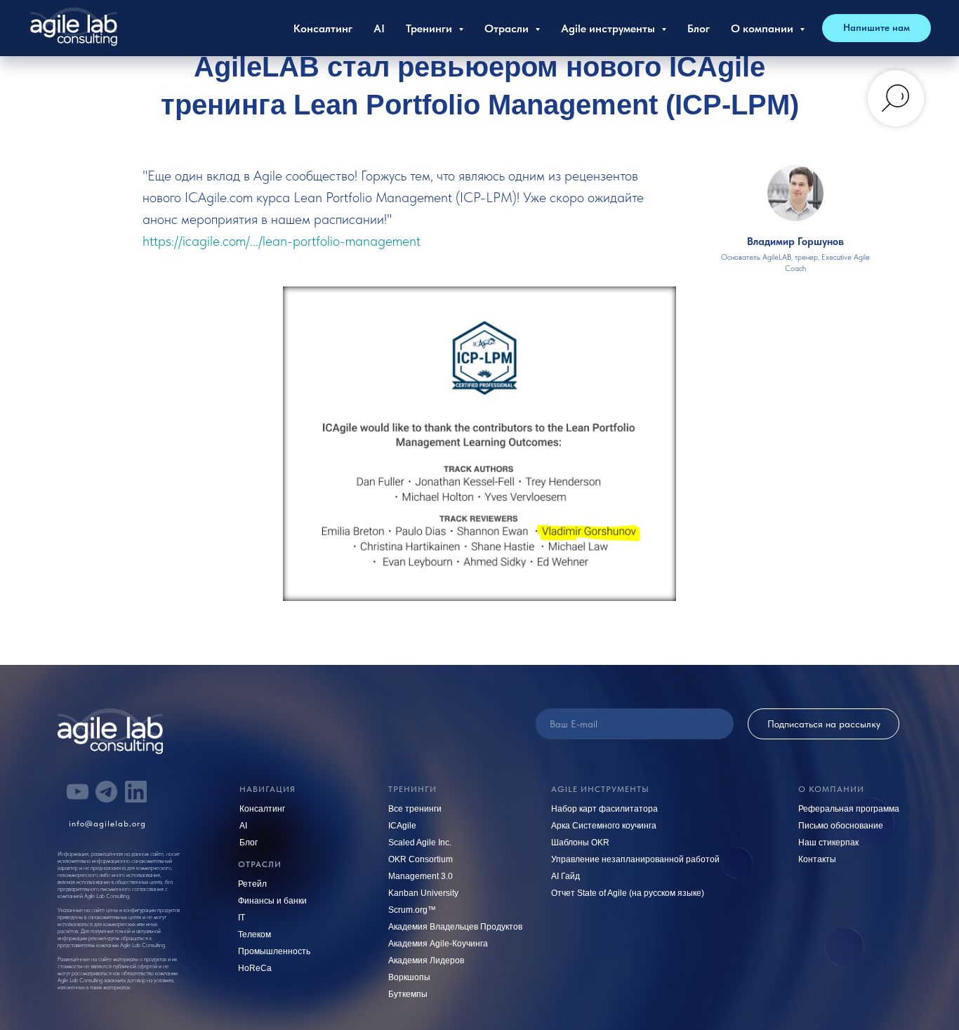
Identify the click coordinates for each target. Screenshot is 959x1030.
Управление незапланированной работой (635, 859)
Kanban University (423, 893)
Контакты (817, 859)
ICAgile (402, 826)
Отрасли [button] (507, 28)
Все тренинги (415, 809)
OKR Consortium (420, 859)
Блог (698, 28)
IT (241, 918)
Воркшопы (409, 977)
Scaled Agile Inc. (419, 842)
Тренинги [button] (430, 28)
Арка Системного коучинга (603, 826)
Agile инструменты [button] (609, 28)
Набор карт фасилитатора (604, 809)
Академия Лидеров (426, 960)
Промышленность (274, 951)
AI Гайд (565, 876)
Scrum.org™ (412, 910)
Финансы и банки (272, 901)
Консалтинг (322, 28)
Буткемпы (408, 994)
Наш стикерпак (828, 842)
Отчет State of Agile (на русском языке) (627, 893)
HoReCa (255, 968)
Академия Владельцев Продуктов (455, 927)
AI (379, 28)
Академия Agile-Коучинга (438, 944)
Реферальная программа (848, 809)
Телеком (254, 934)
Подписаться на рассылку (823, 723)
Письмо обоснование (840, 826)
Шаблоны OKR (580, 842)
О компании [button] (763, 28)
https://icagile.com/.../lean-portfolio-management (282, 240)
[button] (876, 28)
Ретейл (252, 884)
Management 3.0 (420, 876)
